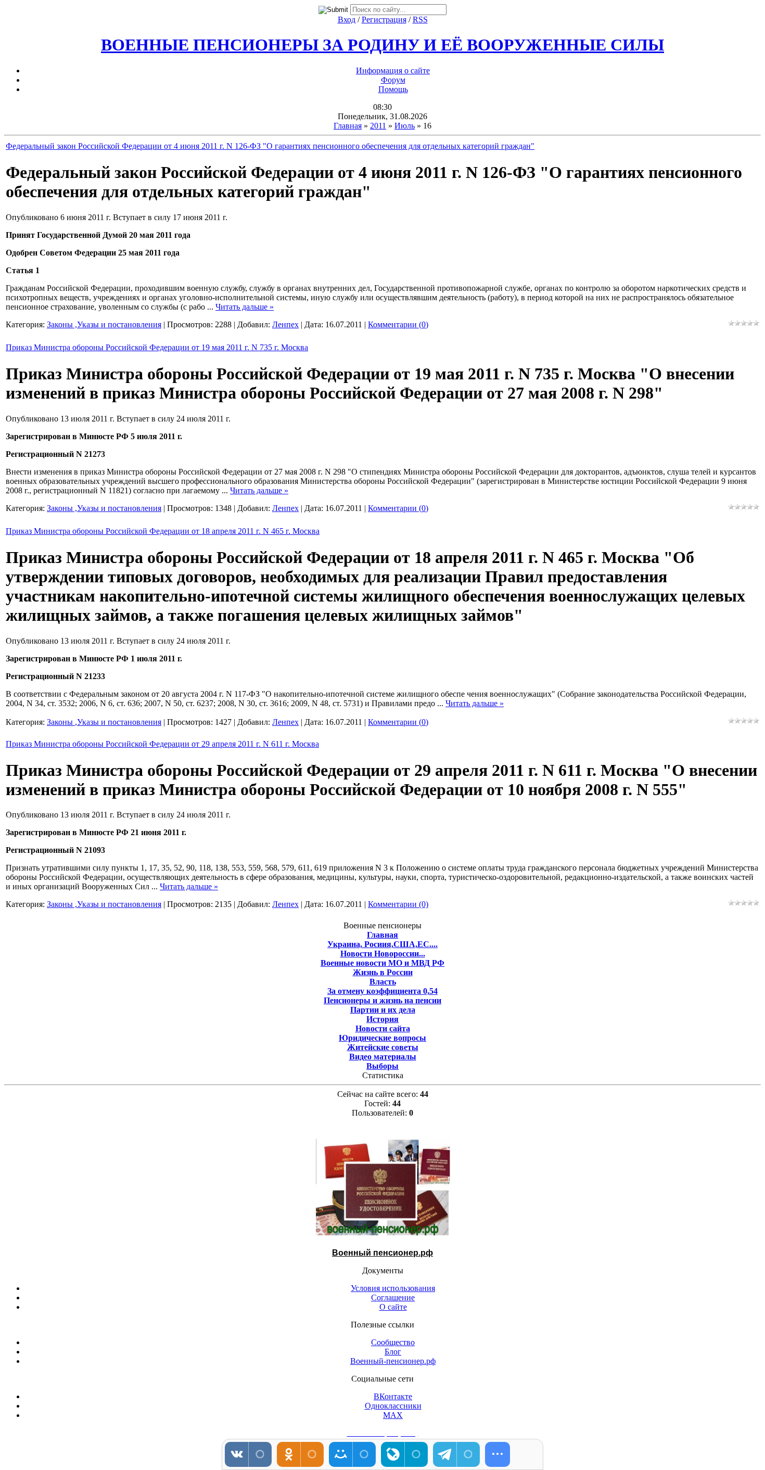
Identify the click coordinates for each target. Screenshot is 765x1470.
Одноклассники (393, 1405)
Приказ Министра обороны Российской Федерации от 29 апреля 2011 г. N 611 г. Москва (162, 743)
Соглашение (393, 1297)
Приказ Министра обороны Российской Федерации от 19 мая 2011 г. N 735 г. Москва (157, 347)
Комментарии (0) (398, 324)
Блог (393, 1351)
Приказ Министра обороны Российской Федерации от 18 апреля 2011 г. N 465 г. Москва (163, 531)
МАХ (393, 1415)
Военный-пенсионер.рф (393, 1361)
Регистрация (384, 19)
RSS (420, 19)
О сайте (393, 1306)
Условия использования (393, 1288)
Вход (346, 19)
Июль (404, 125)
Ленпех (285, 324)
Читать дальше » (244, 306)
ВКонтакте (393, 1396)
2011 (378, 125)
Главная (348, 125)
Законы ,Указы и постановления (104, 324)
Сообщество (393, 1342)
